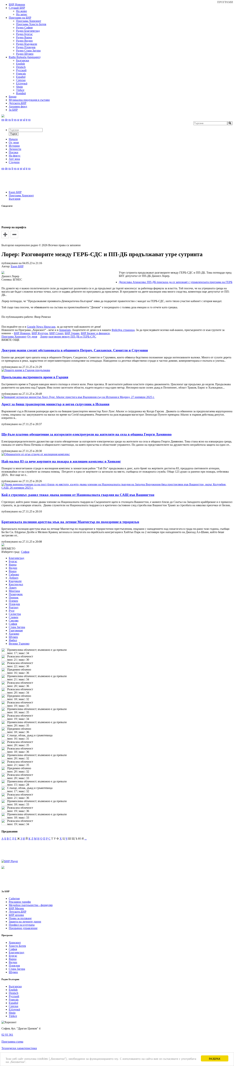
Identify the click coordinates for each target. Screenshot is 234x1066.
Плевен (13, 600)
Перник (13, 597)
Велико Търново (19, 643)
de (6, 119)
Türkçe (20, 90)
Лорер (44, 336)
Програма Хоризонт (28, 20)
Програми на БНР (20, 17)
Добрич (13, 577)
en (2, 119)
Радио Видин (24, 40)
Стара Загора (17, 627)
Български (22, 60)
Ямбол (13, 640)
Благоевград (16, 558)
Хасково (14, 633)
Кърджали (15, 581)
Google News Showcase (41, 326)
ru (9, 119)
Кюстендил (16, 584)
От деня (32, 336)
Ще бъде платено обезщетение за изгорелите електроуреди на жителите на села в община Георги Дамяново (86, 434)
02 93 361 (7, 1034)
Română (21, 93)
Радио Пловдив (25, 47)
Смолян (13, 620)
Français (21, 73)
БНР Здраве (72, 333)
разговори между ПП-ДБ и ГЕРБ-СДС (72, 336)
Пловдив (14, 604)
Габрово (14, 574)
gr (21, 119)
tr (26, 119)
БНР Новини (22, 333)
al (24, 119)
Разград (13, 607)
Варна (12, 564)
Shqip (19, 86)
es (15, 119)
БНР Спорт (56, 333)
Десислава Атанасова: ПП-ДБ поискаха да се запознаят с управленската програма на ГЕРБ (175, 282)
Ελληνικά (21, 83)
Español (20, 76)
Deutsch (21, 67)
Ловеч (12, 587)
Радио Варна (24, 37)
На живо (21, 11)
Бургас (13, 561)
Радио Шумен (24, 53)
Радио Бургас (24, 34)
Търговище (16, 630)
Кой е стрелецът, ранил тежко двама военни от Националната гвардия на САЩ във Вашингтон (77, 495)
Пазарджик (16, 594)
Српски (21, 80)
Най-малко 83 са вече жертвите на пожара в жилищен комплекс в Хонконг (61, 461)
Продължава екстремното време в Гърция (34, 377)
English (20, 63)
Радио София (24, 27)
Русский (21, 70)
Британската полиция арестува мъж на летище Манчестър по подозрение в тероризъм (70, 522)
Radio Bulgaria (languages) (24, 57)
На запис (21, 14)
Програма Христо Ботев (31, 24)
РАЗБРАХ (214, 1058)
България (14, 198)
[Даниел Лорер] (2, 272)
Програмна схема (12, 1041)
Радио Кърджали (26, 44)
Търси (13, 133)
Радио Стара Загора (28, 50)
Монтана (14, 590)
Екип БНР (15, 192)
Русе (11, 610)
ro (29, 119)
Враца (12, 571)
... (85, 838)
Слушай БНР (17, 7)
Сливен (13, 617)
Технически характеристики (19, 1048)
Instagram (65, 330)
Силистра (15, 614)
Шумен (13, 637)
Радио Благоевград (28, 30)
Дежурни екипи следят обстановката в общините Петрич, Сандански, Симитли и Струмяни (74, 350)
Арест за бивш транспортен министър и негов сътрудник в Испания (55, 404)
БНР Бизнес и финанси (95, 333)
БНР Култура (40, 333)
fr (12, 119)
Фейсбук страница (123, 330)
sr (18, 119)
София (13, 623)
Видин (13, 567)
